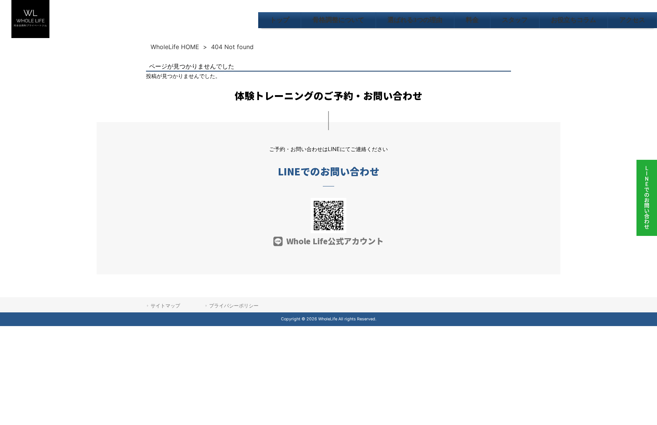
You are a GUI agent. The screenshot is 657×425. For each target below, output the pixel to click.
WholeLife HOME (175, 47)
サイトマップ (165, 305)
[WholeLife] (30, 36)
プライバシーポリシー (234, 305)
